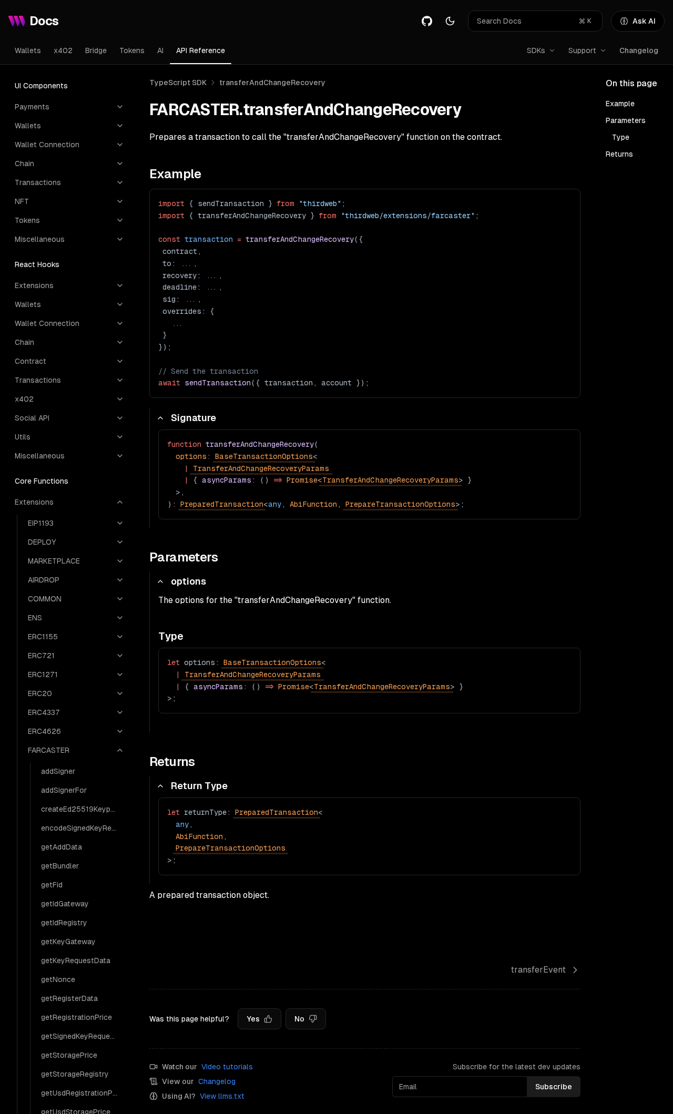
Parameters (626, 120)
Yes (253, 1019)
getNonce (58, 979)
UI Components (41, 85)
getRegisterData (69, 998)
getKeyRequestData (75, 960)
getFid (52, 885)
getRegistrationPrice (76, 1017)
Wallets (28, 50)
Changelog (638, 50)
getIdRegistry (64, 922)
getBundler (60, 866)
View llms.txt (222, 1096)
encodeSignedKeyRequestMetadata (82, 828)
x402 (63, 50)
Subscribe (553, 1086)
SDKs (536, 50)
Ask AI (644, 21)
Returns (619, 154)
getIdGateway (65, 904)
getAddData (61, 847)
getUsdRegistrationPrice (82, 1093)
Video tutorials (227, 1066)
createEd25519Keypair (80, 809)
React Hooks (37, 264)
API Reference (200, 50)
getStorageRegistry (75, 1074)
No (299, 1019)
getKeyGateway (68, 941)
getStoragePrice (69, 1055)
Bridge (96, 50)
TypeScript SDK (178, 82)
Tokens (132, 50)
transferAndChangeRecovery (272, 82)
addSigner (58, 771)
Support (582, 50)
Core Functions (41, 481)
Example (620, 103)
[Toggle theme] (450, 21)
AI (160, 50)
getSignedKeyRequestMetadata (82, 1036)
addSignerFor (64, 790)
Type (620, 137)
